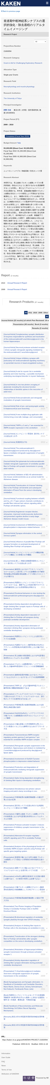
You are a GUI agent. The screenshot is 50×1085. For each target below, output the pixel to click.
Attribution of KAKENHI (10, 1074)
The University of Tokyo (13, 98)
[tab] (26, 301)
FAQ (3, 1062)
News (3, 1066)
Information (5, 1053)
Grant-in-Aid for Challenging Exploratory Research (23, 63)
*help (19, 143)
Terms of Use (6, 1070)
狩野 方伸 (7, 110)
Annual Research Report (17, 283)
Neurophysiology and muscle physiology (19, 87)
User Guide (5, 1057)
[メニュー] (47, 3)
